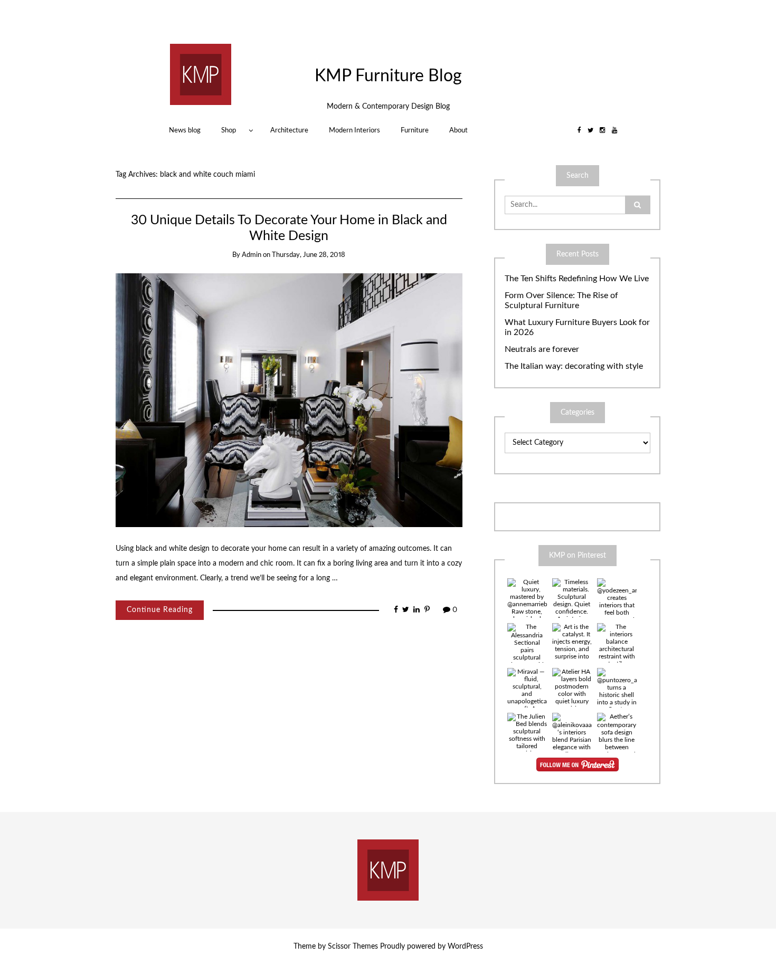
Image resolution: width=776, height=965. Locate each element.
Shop (228, 130)
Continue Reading (160, 610)
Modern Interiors (354, 130)
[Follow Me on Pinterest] (577, 764)
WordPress (465, 946)
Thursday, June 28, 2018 (308, 255)
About (458, 130)
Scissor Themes (353, 946)
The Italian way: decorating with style (574, 366)
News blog (185, 130)
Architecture (289, 130)
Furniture (415, 130)
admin (251, 255)
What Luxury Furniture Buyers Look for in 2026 (577, 327)
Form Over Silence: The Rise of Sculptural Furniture (561, 300)
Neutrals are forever (542, 349)
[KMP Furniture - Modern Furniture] (200, 74)
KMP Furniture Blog (388, 76)
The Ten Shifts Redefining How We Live (577, 278)
